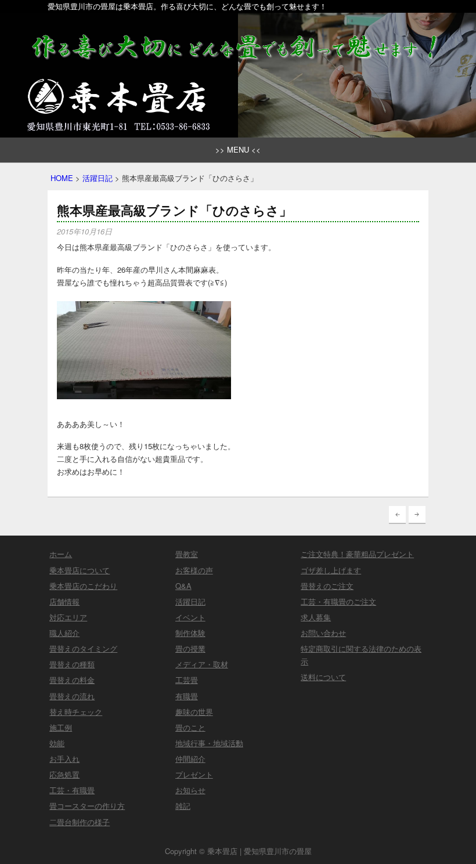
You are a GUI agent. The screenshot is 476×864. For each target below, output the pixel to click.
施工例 (60, 727)
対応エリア (68, 617)
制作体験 (190, 632)
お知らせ (190, 790)
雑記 (182, 805)
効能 (56, 743)
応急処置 (64, 774)
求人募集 (316, 617)
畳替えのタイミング (83, 648)
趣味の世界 (194, 711)
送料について (323, 676)
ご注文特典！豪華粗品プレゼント (357, 553)
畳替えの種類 (72, 664)
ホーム (60, 553)
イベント (190, 617)
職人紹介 (64, 632)
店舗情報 (64, 601)
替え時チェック (75, 711)
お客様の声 (194, 570)
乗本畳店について (79, 570)
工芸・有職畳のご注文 (338, 601)
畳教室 (186, 553)
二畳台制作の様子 (79, 821)
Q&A (183, 585)
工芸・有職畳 (72, 790)
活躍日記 (97, 177)
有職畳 (186, 696)
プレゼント (194, 774)
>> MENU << (238, 149)
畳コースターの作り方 (87, 805)
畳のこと (190, 727)
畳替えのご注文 (327, 585)
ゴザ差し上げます (331, 570)
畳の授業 (190, 648)
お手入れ (64, 758)
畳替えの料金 (72, 679)
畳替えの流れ (72, 696)
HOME (62, 177)
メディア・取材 (201, 664)
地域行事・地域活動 (209, 743)
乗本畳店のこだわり (83, 585)
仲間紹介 (190, 758)
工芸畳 (186, 679)
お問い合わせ (323, 632)
